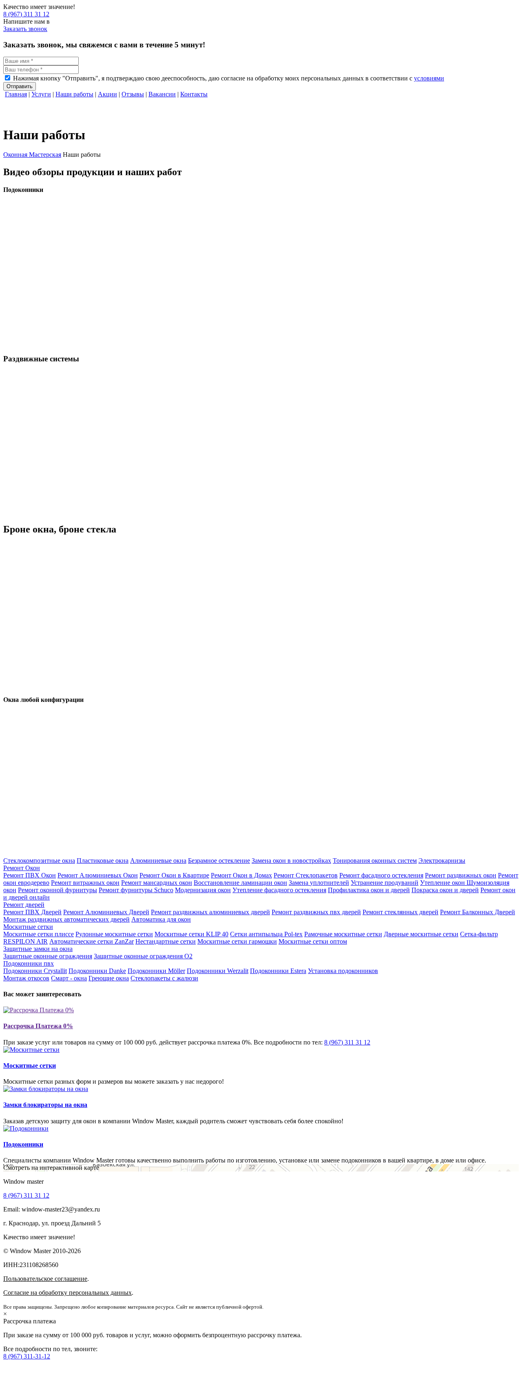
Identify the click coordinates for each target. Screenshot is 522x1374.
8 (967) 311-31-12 (26, 1356)
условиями (429, 78)
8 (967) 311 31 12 (26, 14)
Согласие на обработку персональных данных (67, 1292)
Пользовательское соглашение (45, 1278)
